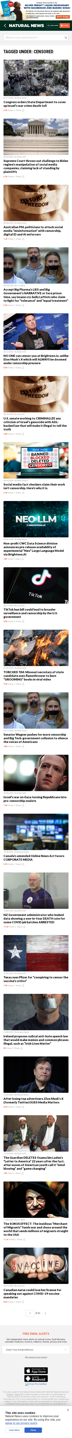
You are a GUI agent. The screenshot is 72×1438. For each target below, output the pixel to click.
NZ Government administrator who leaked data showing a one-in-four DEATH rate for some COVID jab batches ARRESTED (34, 918)
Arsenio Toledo (23, 852)
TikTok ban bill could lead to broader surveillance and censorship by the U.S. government (30, 613)
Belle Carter (22, 98)
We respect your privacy (36, 1357)
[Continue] (65, 1349)
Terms (18, 1394)
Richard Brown (23, 1095)
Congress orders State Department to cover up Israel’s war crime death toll (34, 103)
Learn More (14, 1430)
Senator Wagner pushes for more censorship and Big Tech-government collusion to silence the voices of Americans (35, 738)
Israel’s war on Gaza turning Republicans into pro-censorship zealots (35, 799)
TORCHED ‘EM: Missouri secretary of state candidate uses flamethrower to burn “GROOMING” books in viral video (33, 675)
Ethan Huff (21, 157)
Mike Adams (22, 539)
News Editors (22, 481)
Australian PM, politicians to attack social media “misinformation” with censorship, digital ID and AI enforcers (33, 230)
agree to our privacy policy (21, 1423)
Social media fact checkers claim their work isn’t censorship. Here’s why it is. (34, 486)
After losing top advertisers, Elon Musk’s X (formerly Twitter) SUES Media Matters (33, 1100)
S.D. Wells (21, 286)
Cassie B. (21, 414)
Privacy (9, 1394)
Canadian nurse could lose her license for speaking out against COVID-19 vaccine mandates (32, 1293)
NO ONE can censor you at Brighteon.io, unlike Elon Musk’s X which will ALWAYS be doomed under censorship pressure (36, 359)
